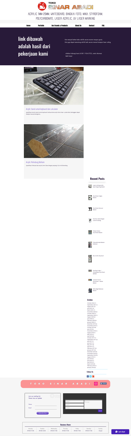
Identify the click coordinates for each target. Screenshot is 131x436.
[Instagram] (96, 383)
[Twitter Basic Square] (90, 376)
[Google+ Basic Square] (93, 376)
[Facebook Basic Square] (88, 376)
